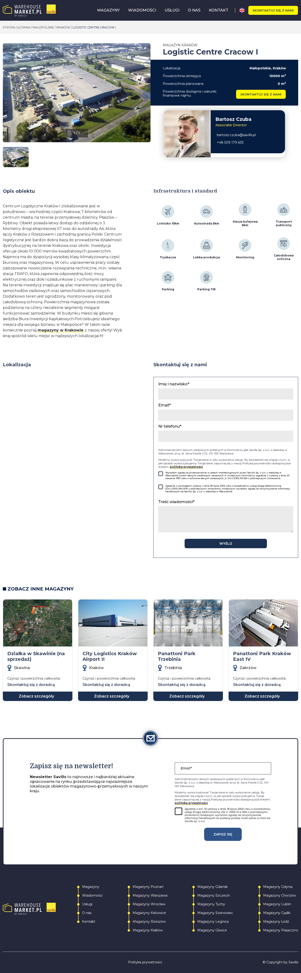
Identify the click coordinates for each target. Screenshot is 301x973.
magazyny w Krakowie (61, 330)
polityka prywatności (186, 467)
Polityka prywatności (145, 962)
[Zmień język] (243, 10)
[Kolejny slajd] (146, 95)
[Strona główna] (29, 10)
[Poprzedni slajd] (6, 95)
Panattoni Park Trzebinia (176, 656)
